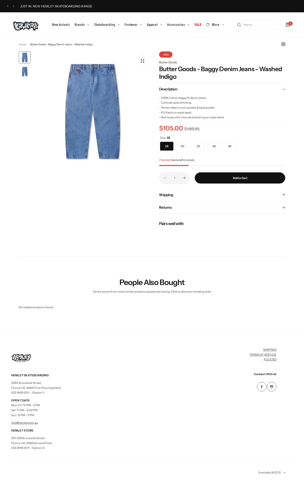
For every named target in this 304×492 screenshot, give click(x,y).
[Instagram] (271, 386)
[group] (92, 110)
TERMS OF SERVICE (262, 354)
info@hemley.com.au (24, 422)
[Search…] (239, 24)
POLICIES (270, 359)
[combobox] (256, 24)
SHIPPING (269, 349)
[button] (7, 6)
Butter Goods (168, 62)
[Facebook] (261, 386)
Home (22, 44)
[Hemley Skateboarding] (27, 25)
